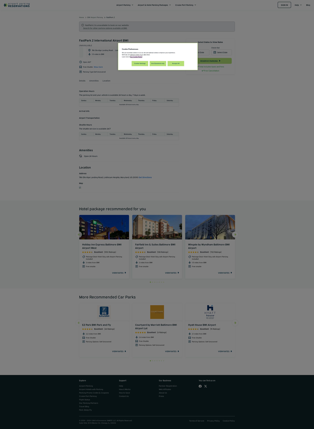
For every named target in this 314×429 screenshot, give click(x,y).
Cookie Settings (140, 63)
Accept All (176, 63)
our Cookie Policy (136, 57)
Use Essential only (157, 63)
